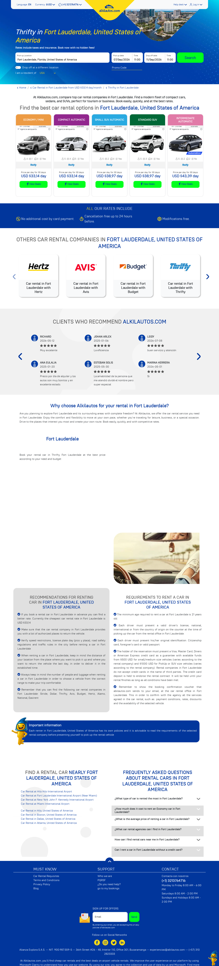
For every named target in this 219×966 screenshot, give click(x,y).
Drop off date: (152, 56)
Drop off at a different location (40, 67)
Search (190, 58)
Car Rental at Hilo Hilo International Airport (46, 791)
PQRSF (102, 880)
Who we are (105, 876)
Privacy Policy (41, 884)
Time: (136, 56)
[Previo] (20, 356)
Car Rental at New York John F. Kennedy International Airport (57, 799)
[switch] (18, 67)
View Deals (35, 184)
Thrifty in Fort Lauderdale (123, 87)
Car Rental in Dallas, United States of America (48, 818)
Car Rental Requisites (46, 876)
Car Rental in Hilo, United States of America (47, 810)
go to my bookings (108, 888)
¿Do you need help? (109, 884)
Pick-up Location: (24, 56)
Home (22, 87)
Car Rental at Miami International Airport (45, 803)
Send (134, 916)
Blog (36, 888)
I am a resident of (25, 73)
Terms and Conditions (46, 880)
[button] (24, 4)
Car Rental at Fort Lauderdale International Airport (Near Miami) (59, 795)
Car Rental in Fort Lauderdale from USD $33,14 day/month (67, 87)
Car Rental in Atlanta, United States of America (49, 823)
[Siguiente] (199, 356)
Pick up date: (118, 56)
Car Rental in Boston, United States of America (48, 814)
